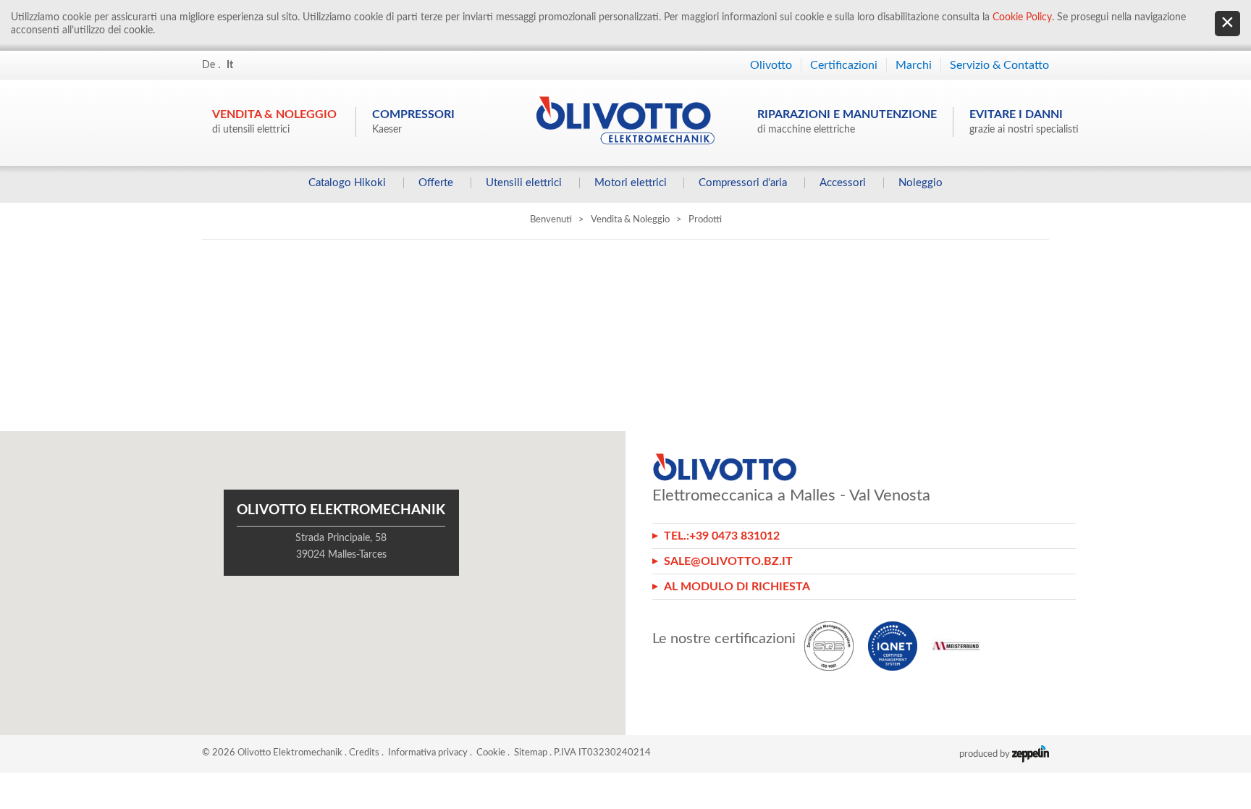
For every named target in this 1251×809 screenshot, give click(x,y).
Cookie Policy (1022, 17)
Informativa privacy (428, 753)
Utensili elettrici (524, 182)
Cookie (490, 753)
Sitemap (530, 753)
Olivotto (771, 65)
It (230, 65)
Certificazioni (843, 65)
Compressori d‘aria (743, 182)
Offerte (435, 182)
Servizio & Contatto (999, 65)
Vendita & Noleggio (274, 122)
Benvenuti (551, 220)
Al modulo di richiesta (737, 586)
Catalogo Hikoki (347, 182)
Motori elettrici (630, 182)
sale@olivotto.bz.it (728, 561)
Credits (364, 753)
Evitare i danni (1024, 122)
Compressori (413, 122)
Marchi (914, 65)
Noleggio (920, 182)
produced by (985, 754)
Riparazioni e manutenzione (847, 122)
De (208, 65)
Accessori (843, 182)
